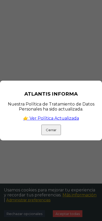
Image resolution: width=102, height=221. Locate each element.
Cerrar (51, 130)
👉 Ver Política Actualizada (51, 118)
